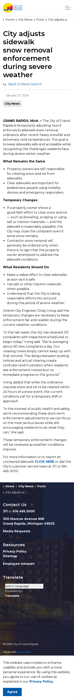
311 (5, 511)
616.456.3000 (24, 511)
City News (12, 103)
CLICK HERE (44, 462)
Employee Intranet (18, 564)
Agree (12, 692)
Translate (12, 596)
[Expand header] (68, 8)
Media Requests (16, 531)
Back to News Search (25, 84)
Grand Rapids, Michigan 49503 (28, 523)
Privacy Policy (15, 551)
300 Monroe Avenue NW (23, 519)
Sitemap (10, 556)
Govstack (24, 651)
